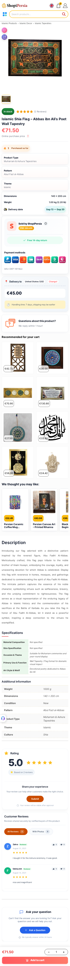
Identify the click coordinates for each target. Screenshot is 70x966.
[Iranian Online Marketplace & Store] (16, 5)
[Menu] (5, 14)
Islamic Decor (26, 23)
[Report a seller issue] (45, 223)
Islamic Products (9, 23)
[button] (65, 5)
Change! (53, 281)
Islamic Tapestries (43, 23)
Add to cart (37, 960)
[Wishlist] (4, 30)
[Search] (64, 14)
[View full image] (35, 59)
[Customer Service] (3, 718)
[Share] (4, 37)
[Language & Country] (52, 6)
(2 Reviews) (40, 111)
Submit (35, 798)
